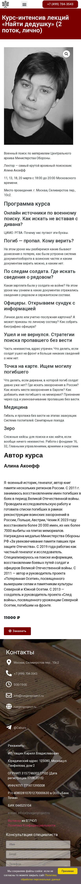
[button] (24, 4)
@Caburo (20, 728)
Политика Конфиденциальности (31, 825)
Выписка (15, 821)
